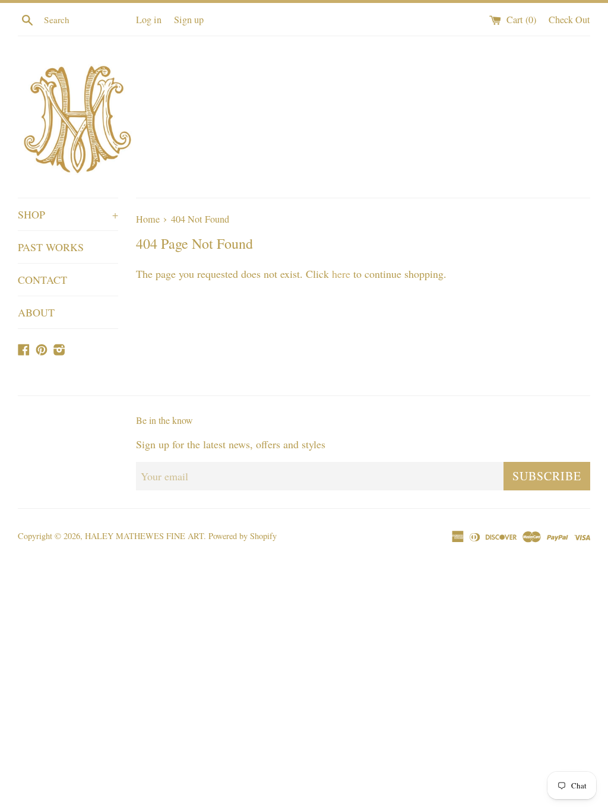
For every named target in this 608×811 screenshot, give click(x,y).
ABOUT (36, 312)
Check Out (569, 19)
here (341, 274)
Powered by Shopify (242, 535)
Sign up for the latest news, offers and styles (230, 444)
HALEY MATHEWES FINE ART (144, 535)
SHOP (68, 214)
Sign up (189, 19)
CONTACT (42, 280)
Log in (149, 19)
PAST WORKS (51, 247)
